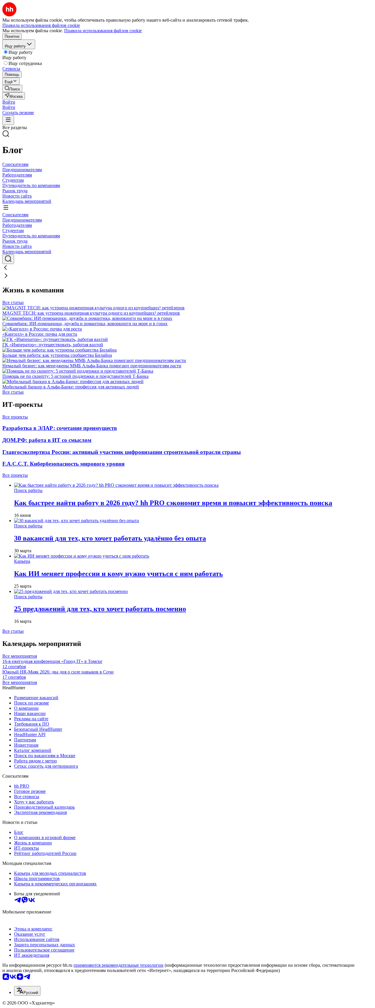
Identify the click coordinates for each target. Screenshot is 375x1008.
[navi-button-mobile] (8, 120)
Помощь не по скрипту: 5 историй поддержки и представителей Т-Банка (75, 376)
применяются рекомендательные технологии (118, 965)
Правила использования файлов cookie (103, 30)
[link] (12, 88)
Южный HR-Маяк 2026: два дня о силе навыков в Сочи (58, 674)
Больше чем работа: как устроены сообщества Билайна (57, 355)
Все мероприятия (19, 656)
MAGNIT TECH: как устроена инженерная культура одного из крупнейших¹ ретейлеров (91, 313)
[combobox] (27, 991)
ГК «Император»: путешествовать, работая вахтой (52, 344)
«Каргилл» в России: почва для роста (39, 334)
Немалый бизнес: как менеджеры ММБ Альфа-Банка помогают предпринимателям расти (91, 365)
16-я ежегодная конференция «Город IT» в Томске (52, 664)
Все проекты (15, 416)
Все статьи (13, 302)
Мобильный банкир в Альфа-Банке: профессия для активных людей (70, 386)
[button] (8, 102)
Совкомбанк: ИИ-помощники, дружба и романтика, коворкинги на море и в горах (85, 323)
